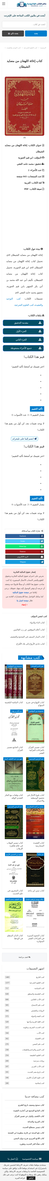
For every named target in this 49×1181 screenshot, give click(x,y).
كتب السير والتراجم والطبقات (33, 1050)
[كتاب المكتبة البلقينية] (14, 682)
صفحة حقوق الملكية (21, 592)
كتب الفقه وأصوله (37, 1016)
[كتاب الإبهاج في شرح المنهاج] (35, 682)
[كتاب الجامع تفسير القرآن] (14, 726)
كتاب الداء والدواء (37, 623)
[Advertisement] (24, 216)
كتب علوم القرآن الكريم (35, 1078)
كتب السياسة (39, 988)
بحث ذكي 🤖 (13, 33)
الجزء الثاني (21, 339)
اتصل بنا (11, 1159)
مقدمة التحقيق (21, 323)
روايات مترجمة (38, 1061)
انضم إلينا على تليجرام (23, 438)
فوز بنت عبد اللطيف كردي (13, 759)
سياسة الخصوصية (30, 1159)
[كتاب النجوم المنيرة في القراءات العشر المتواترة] (35, 915)
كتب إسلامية (39, 1083)
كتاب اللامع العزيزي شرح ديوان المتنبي (29, 1138)
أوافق (31, 1178)
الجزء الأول (21, 331)
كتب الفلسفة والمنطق (36, 994)
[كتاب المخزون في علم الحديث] (14, 870)
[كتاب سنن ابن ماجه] (35, 870)
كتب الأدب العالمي (37, 999)
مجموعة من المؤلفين (15, 666)
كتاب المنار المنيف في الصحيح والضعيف (27, 637)
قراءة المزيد (20, 1178)
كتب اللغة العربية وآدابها (35, 1022)
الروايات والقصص (37, 1011)
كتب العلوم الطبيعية (37, 1055)
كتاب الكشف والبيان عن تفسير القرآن (29, 1116)
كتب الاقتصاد (39, 1039)
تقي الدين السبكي (37, 666)
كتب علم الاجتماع (38, 1005)
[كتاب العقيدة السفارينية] (35, 822)
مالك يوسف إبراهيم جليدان (34, 899)
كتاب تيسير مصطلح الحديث (33, 1127)
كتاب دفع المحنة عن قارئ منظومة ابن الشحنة (26, 1133)
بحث (36, 33)
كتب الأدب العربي (37, 1066)
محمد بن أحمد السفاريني (35, 807)
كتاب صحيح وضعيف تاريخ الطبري (31, 1105)
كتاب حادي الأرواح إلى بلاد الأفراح (30, 644)
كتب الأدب (40, 1033)
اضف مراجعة (24, 957)
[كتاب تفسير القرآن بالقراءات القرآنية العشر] (35, 726)
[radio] (22, 375)
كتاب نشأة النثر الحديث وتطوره (32, 1144)
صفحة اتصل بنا (23, 601)
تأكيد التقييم (37, 409)
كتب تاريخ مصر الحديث (35, 1072)
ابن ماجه (40, 854)
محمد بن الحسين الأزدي (14, 854)
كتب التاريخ (40, 977)
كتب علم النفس (38, 1044)
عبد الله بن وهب (16, 711)
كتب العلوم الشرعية (24, 305)
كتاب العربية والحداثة (36, 1122)
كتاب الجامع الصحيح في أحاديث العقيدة (28, 1111)
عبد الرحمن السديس (36, 759)
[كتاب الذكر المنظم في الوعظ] (14, 915)
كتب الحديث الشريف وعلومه (33, 1027)
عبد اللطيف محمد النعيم (14, 899)
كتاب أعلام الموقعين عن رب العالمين (29, 630)
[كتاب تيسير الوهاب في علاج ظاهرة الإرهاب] (14, 822)
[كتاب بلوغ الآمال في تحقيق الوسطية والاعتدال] (35, 774)
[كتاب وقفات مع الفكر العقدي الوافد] (14, 774)
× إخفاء (24, 605)
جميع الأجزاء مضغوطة (21, 348)
